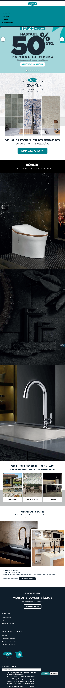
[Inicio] (32, 4)
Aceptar (45, 673)
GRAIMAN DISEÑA (7, 22)
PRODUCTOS (6, 10)
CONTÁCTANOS (32, 606)
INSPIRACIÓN (6, 13)
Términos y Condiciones (9, 641)
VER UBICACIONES (27, 578)
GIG (3, 620)
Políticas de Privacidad (8, 638)
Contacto (5, 635)
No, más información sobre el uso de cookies (20, 686)
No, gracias (54, 673)
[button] (62, 39)
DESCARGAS (5, 16)
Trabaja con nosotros (8, 623)
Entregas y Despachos (8, 644)
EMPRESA (5, 19)
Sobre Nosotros (6, 617)
